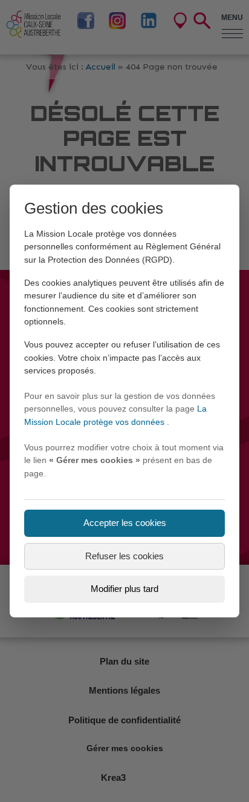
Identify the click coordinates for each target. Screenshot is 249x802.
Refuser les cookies (124, 556)
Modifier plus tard (124, 588)
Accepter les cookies (124, 523)
